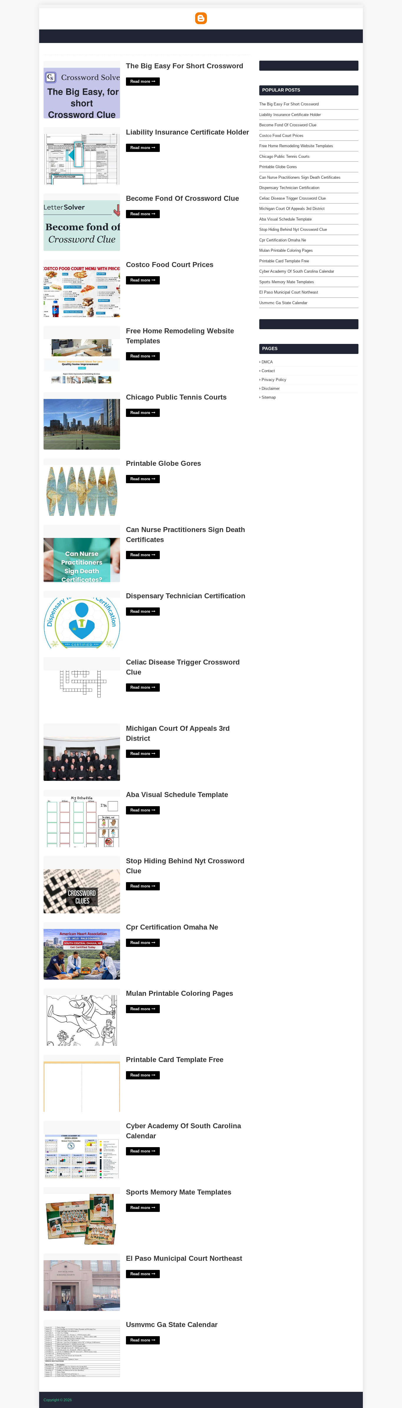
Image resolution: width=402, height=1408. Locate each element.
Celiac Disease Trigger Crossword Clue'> (76, 664)
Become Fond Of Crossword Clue (182, 198)
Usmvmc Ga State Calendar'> (73, 1322)
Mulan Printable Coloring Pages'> (75, 991)
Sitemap (269, 397)
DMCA (267, 362)
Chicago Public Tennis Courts (176, 397)
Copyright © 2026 (58, 1400)
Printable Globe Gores (163, 463)
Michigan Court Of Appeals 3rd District (178, 733)
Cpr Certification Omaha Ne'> (72, 925)
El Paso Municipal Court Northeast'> (78, 1256)
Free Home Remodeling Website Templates (180, 336)
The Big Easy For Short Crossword (184, 66)
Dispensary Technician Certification (185, 596)
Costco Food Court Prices (169, 265)
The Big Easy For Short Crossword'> (79, 64)
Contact (268, 371)
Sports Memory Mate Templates (178, 1192)
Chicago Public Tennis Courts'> (74, 395)
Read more (140, 81)
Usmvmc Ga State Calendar (171, 1325)
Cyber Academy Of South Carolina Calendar (183, 1131)
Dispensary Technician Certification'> (79, 594)
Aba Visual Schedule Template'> (74, 792)
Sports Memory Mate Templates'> (76, 1190)
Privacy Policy (274, 379)
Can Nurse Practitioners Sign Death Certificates (185, 535)
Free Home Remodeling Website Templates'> (75, 332)
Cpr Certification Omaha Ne (172, 927)
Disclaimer (271, 388)
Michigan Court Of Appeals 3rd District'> (73, 730)
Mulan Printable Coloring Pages (179, 993)
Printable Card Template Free (174, 1060)
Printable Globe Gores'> (67, 461)
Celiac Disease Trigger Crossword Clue (183, 667)
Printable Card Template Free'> (73, 1057)
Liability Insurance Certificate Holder (187, 132)
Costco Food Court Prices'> (70, 262)
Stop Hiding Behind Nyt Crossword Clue (185, 866)
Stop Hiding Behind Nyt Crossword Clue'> (77, 862)
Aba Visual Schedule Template (177, 795)
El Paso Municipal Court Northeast (184, 1258)
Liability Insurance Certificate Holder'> (80, 130)
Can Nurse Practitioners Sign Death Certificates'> (78, 531)
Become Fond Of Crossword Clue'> (78, 196)
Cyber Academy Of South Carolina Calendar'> (77, 1127)
